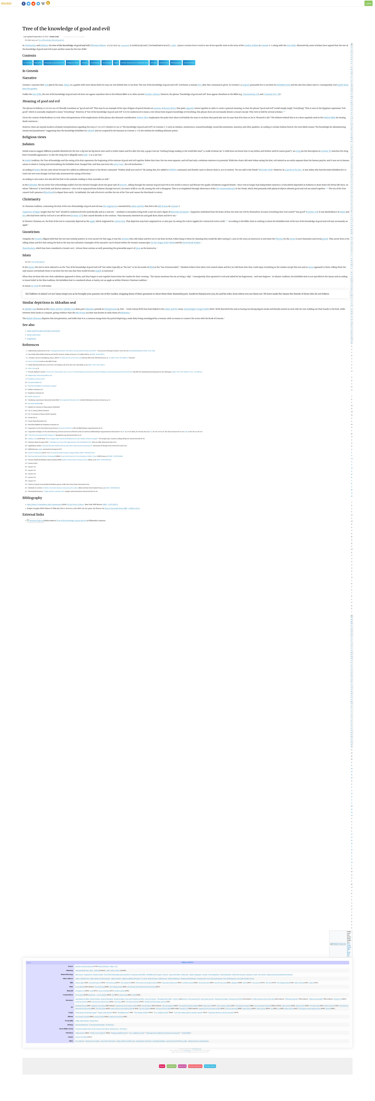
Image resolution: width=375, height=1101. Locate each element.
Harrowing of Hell (194, 999)
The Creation (79, 995)
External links (189, 63)
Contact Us (171, 1066)
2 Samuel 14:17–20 (272, 94)
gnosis (325, 239)
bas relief (352, 771)
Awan (112, 970)
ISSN (145, 351)
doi (130, 351)
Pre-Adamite (79, 1041)
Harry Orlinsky (33, 361)
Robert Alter (142, 117)
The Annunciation (204, 983)
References (164, 63)
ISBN (93, 354)
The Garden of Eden (141, 1012)
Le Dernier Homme (81, 1002)
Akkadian (89, 309)
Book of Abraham (107, 999)
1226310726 (198, 372)
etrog (298, 151)
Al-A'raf (34, 286)
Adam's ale (184, 974)
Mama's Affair (79, 983)
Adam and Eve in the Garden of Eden (122, 1008)
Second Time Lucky (220, 983)
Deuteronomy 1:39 (251, 94)
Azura (117, 970)
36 (109, 358)
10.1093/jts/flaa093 (137, 351)
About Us (182, 1066)
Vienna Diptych (146, 1006)
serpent (246, 85)
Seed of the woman (238, 974)
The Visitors (123, 1029)
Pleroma (279, 239)
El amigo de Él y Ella (164, 999)
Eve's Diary (117, 1002)
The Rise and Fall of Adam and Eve (155, 1002)
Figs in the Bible (174, 974)
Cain (87, 970)
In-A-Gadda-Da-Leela (137, 1033)
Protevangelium (214, 974)
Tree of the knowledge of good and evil (349, 950)
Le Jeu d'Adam (79, 987)
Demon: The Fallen (81, 1037)
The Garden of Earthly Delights (188, 1006)
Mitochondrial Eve (81, 1025)
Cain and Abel (79, 970)
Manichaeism (28, 248)
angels (98, 271)
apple (92, 221)
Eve (199, 85)
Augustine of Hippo (31, 212)
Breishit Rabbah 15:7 (35, 382)
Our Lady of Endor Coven (245, 978)
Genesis (264, 45)
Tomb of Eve (94, 1021)
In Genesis (27, 63)
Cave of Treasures (150, 999)
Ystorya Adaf (183, 1041)
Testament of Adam (221, 999)
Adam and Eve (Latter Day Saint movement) (43, 331)
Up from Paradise (104, 991)
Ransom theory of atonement (198, 1041)
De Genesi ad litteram (65, 428)
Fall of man (79, 974)
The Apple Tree (80, 991)
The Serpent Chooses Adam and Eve (310, 1008)
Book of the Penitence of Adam (134, 999)
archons (125, 239)
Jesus (138, 248)
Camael (204, 974)
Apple (40, 449)
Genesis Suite (123, 995)
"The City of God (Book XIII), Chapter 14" (41, 435)
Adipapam (234, 983)
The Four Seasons (144, 1008)
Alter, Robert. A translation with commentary (44, 504)
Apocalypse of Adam (82, 999)
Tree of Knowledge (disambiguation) (51, 40)
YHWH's (173, 170)
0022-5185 (151, 351)
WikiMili (6, 3)
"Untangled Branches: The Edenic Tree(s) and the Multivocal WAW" (73, 351)
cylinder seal (30, 309)
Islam (116, 63)
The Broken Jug (111, 983)
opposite (190, 108)
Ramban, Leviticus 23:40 (36, 379)
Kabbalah (32, 185)
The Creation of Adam (224, 1006)
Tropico (311, 983)
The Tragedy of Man (283, 983)
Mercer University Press (114, 508)
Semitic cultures (152, 94)
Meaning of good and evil (54, 63)
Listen (368, 3)
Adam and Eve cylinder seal (62, 309)
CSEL (186, 432)
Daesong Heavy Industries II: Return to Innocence (163, 1033)
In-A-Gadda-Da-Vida (161, 1012)
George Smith (202, 309)
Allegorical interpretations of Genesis (279, 974)
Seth (108, 970)
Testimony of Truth (235, 999)
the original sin (110, 206)
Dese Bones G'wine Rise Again (86, 1012)
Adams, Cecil (32, 439)
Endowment (163, 978)
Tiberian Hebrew (98, 45)
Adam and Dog (299, 983)
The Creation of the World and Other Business (141, 987)
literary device (169, 108)
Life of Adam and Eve (207, 999)
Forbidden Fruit (123, 1012)
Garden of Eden (251, 45)
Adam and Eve (137, 206)
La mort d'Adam (102, 995)
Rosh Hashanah (226, 974)
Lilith (255, 974)
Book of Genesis (103, 966)
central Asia (119, 221)
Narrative (38, 63)
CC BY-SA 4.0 (187, 1050)
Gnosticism (106, 63)
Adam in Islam (116, 978)
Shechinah (49, 192)
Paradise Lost (338, 999)
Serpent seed (201, 978)
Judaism (44, 45)
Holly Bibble (186, 1033)
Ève (113, 995)
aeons (292, 239)
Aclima (96, 970)
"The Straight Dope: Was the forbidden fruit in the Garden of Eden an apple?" (72, 439)
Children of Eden (120, 991)
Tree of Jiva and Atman (214, 978)
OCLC (191, 372)
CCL (151, 432)
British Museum (34, 318)
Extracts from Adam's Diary (100, 1002)
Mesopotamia (110, 309)
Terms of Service (195, 1066)
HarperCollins (74, 453)
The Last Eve (256, 983)
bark (85, 155)
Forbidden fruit (151, 974)
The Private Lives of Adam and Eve (146, 983)
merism (157, 108)
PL (124, 432)
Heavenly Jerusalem (180, 212)
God (46, 85)
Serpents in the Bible (138, 974)
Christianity (30, 45)
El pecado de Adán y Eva (169, 983)
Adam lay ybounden (315, 999)
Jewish (28, 160)
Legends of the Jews (293, 170)
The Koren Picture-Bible (163, 1008)
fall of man (163, 206)
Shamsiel (249, 974)
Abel (91, 970)
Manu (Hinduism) (174, 978)
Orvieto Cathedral (352, 849)
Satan (310, 267)
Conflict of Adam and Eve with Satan (263, 999)
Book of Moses (153, 978)
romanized (125, 45)
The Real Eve (110, 1025)
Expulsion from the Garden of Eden (126, 1006)
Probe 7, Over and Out (98, 1033)
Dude (91, 991)
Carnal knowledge (159, 1041)
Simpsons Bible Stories (119, 1033)
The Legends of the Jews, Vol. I (69, 400)
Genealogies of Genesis (144, 1041)
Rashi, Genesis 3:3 (34, 396)
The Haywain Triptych (243, 1006)
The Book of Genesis (132, 1002)
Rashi (37, 170)
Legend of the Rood (172, 1041)
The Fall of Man (314, 1006)
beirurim (123, 185)
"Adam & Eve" (80, 1033)
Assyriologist (190, 309)
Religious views (73, 63)
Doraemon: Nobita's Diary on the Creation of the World (92, 1029)
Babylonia (124, 313)
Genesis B (185, 999)
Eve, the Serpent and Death (262, 1006)
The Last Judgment (168, 1006)
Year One (268, 983)
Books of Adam (119, 999)
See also (154, 63)
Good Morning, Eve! (95, 983)
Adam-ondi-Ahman (105, 1012)
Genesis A (176, 999)
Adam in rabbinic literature (131, 978)
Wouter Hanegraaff (49, 456)
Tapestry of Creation (98, 1006)
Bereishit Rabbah (34, 403)
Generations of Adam (92, 1041)
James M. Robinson (34, 453)
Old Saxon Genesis (292, 999)
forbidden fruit (283, 85)
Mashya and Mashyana (188, 978)
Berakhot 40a (47, 375)
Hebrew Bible (330, 117)
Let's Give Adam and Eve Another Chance (188, 1012)
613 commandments (225, 188)
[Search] (48, 3)
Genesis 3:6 (326, 151)
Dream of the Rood (33, 335)
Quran (31, 267)
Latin (173, 45)
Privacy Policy (210, 1066)
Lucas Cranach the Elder (352, 474)
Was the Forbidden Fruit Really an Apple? (42, 386)
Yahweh (90, 130)
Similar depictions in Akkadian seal (134, 63)
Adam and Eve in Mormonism (100, 978)
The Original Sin (126, 983)
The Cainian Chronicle (82, 1017)
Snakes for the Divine (115, 1017)
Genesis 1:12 (312, 212)
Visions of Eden (99, 1017)
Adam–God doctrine (82, 978)
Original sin (31, 339)
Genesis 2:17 (76, 215)
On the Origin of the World (163, 242)
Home (162, 1066)
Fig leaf (165, 974)
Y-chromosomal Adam (97, 1025)
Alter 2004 (32, 368)
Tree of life (262, 974)
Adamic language (195, 974)
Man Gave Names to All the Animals (221, 1012)
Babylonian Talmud (35, 375)
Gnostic (38, 239)
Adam (66, 85)
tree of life (291, 45)
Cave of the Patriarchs (108, 1041)
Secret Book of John (191, 242)
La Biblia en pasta (188, 983)
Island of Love (114, 1029)
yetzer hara (118, 164)
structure (92, 995)
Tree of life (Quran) (38, 262)
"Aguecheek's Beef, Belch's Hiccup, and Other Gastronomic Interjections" (67, 446)
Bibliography (176, 63)
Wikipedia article (196, 1049)
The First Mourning (231, 1008)
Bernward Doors (81, 1006)
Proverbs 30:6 (265, 170)
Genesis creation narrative (84, 966)
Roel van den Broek (35, 456)
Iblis (151, 267)
